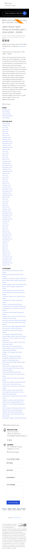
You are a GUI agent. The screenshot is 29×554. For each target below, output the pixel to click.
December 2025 (7, 141)
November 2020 (7, 259)
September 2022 (7, 219)
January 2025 (6, 163)
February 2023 (6, 209)
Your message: (11, 484)
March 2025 (5, 159)
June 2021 (5, 245)
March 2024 (5, 183)
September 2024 (7, 171)
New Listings (6, 112)
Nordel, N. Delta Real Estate (10, 360)
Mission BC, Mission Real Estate (11, 356)
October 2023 (6, 193)
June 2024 (5, 177)
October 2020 (6, 261)
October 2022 (6, 217)
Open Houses (6, 114)
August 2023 (6, 197)
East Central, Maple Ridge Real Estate (13, 326)
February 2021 (6, 253)
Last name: (10, 470)
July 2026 (5, 127)
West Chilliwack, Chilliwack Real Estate (13, 408)
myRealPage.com (17, 517)
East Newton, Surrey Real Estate (11, 328)
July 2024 (5, 175)
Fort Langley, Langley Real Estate (12, 334)
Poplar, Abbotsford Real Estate (11, 372)
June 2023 (5, 201)
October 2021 (6, 237)
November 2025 (7, 143)
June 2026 (5, 129)
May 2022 (5, 227)
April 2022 (5, 229)
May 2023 (5, 203)
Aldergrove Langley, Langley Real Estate (14, 278)
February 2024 (6, 185)
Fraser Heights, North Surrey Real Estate (14, 336)
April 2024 (5, 181)
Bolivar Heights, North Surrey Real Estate (14, 284)
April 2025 (5, 157)
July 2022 (5, 223)
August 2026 (6, 125)
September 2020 (7, 263)
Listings (4, 354)
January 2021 (6, 255)
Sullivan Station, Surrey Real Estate (12, 390)
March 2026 (5, 135)
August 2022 (6, 221)
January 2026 (6, 139)
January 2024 (6, 187)
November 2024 (7, 167)
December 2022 (7, 213)
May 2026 (5, 131)
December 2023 (7, 189)
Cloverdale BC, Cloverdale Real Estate (14, 306)
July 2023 (5, 199)
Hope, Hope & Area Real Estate (11, 346)
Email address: (11, 477)
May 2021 (5, 247)
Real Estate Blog (7, 116)
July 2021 (4, 243)
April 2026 (5, 133)
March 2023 (5, 207)
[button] (7, 440)
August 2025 (6, 149)
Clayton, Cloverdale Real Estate (12, 304)
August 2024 (6, 173)
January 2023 (6, 211)
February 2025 (6, 161)
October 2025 (6, 145)
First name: (10, 463)
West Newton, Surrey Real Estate (12, 410)
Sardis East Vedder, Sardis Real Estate (13, 37)
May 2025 (5, 155)
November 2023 (7, 191)
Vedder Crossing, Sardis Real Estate (13, 400)
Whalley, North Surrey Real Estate (12, 412)
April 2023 (5, 205)
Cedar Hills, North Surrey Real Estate (13, 290)
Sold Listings (6, 118)
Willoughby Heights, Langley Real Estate (14, 418)
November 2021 (7, 235)
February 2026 (6, 137)
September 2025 (7, 147)
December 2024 (7, 165)
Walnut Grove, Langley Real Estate (12, 402)
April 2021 (5, 249)
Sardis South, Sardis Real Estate (11, 384)
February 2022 (6, 233)
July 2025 (5, 151)
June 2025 (5, 153)
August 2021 (5, 241)
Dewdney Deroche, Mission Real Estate (14, 320)
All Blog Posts (6, 110)
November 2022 (7, 215)
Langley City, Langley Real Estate (12, 352)
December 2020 (7, 257)
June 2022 (5, 225)
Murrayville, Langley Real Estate (11, 358)
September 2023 (7, 195)
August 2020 (6, 265)
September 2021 (7, 239)
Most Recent (6, 123)
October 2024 (6, 169)
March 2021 (5, 251)
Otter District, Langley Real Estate (12, 366)
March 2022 (5, 231)
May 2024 (5, 179)
